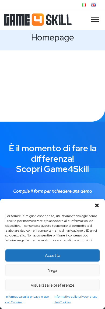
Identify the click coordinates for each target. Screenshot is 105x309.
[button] (97, 205)
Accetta (52, 255)
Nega (52, 270)
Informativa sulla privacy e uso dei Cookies (27, 299)
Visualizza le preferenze (53, 285)
